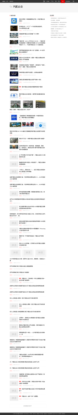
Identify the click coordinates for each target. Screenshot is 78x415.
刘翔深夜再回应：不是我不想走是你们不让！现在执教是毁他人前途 (59, 18)
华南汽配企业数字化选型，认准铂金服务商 (30, 72)
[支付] (56, 1)
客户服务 (41, 413)
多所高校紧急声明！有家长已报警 (57, 35)
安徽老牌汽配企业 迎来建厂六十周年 (29, 34)
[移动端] (44, 1)
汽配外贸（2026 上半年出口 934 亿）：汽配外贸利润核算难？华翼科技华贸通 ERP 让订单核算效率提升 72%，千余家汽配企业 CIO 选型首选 (32, 42)
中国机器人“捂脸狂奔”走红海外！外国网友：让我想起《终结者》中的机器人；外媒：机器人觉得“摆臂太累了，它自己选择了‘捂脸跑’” (59, 33)
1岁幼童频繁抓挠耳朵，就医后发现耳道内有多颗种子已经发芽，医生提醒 (59, 22)
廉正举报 (59, 413)
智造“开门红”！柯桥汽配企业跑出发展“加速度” (32, 138)
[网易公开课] (48, 1)
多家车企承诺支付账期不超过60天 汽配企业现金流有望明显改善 (27, 285)
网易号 (20, 23)
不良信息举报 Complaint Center (52, 413)
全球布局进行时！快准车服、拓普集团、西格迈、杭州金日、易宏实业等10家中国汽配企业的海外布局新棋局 (32, 147)
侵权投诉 (63, 413)
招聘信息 (38, 413)
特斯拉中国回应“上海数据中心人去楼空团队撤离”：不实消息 (59, 37)
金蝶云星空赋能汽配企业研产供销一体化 (30, 79)
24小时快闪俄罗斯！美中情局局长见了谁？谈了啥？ (59, 26)
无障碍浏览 (11, 1)
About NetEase (26, 413)
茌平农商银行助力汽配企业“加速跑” (19, 272)
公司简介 (30, 413)
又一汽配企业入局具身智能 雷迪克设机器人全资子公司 (24, 362)
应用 (7, 1)
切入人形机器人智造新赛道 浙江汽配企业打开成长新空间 (25, 311)
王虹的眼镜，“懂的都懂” (55, 20)
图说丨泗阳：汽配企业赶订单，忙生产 (20, 109)
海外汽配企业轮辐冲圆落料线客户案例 (32, 87)
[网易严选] (52, 1)
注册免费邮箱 (68, 1)
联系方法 (34, 413)
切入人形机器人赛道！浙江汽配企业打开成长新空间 (24, 298)
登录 (63, 1)
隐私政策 (45, 413)
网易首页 (3, 1)
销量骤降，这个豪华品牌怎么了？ (57, 28)
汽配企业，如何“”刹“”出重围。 (30, 396)
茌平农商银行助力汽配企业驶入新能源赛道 (21, 266)
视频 (20, 89)
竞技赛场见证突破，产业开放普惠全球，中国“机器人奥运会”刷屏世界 (59, 24)
